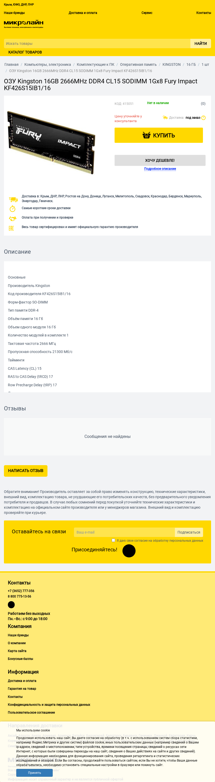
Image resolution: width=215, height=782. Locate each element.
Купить (164, 135)
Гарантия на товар (22, 689)
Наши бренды (14, 13)
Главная (11, 64)
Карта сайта (17, 651)
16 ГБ (191, 64)
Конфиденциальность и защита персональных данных (49, 705)
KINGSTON (172, 64)
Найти (201, 43)
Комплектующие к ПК (95, 64)
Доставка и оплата (83, 13)
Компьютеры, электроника (47, 64)
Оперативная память (138, 64)
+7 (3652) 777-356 (21, 591)
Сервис (147, 13)
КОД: (118, 104)
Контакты (203, 13)
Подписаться (189, 532)
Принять (34, 773)
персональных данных (186, 540)
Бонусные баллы (20, 659)
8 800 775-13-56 (19, 596)
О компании (17, 643)
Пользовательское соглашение (31, 712)
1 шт (205, 64)
